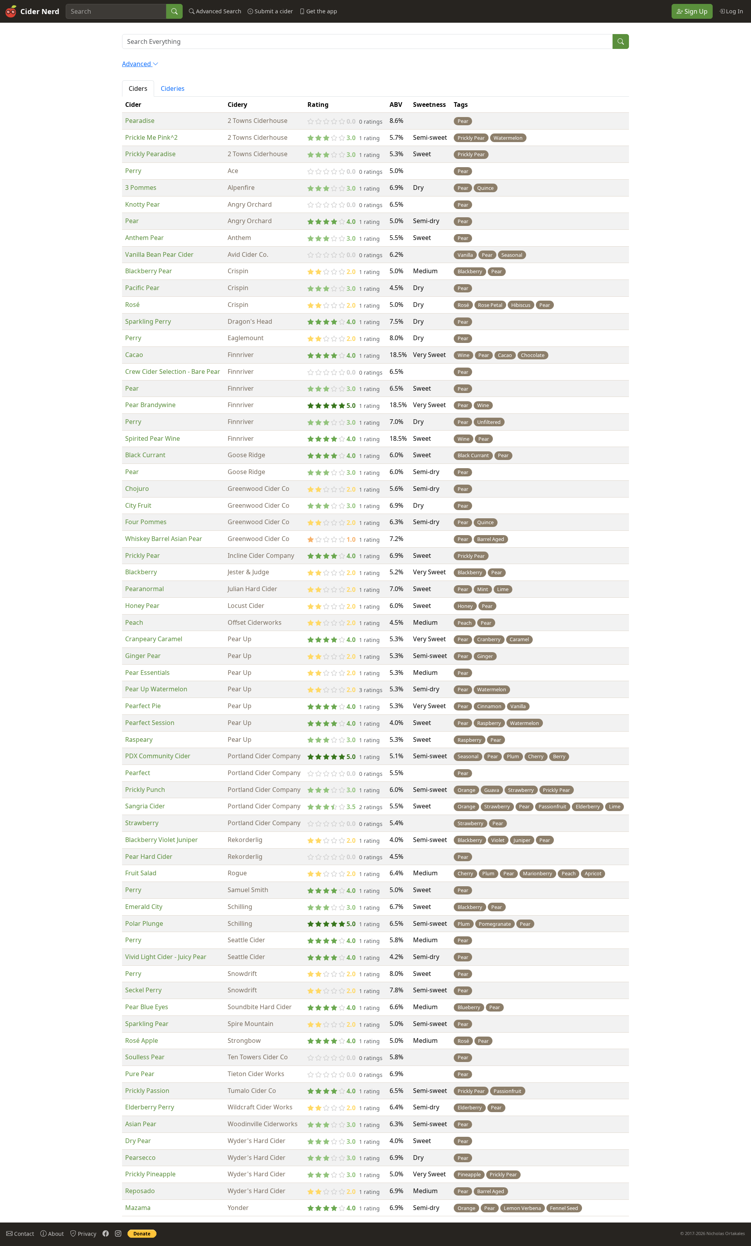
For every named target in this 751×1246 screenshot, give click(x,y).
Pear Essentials (147, 672)
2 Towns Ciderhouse (257, 120)
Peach (134, 622)
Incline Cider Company (261, 555)
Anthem (239, 237)
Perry (133, 170)
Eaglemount (246, 338)
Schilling (240, 906)
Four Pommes (146, 522)
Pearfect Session (149, 722)
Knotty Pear (142, 204)
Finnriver (241, 354)
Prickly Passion (147, 1090)
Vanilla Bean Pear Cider (159, 254)
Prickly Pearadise (150, 154)
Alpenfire (241, 187)
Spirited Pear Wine (152, 438)
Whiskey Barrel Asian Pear (163, 538)
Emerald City (143, 906)
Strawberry (141, 823)
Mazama (138, 1207)
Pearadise (140, 120)
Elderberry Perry (149, 1107)
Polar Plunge (144, 923)
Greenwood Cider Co (258, 488)
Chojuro (137, 488)
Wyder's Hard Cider (257, 1140)
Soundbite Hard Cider (260, 1007)
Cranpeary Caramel (153, 639)
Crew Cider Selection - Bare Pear (172, 371)
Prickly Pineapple (150, 1174)
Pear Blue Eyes (146, 1007)
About (55, 1233)
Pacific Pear (142, 287)
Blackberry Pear (148, 271)
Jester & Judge (248, 572)
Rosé (132, 304)
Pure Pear (140, 1073)
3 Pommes (140, 187)
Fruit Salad (140, 873)
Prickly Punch (145, 789)
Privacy (86, 1233)
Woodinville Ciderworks (263, 1124)
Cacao (134, 354)
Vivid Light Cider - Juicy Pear (166, 956)
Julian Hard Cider (252, 588)
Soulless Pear (145, 1057)
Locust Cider (246, 605)
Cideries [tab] (173, 88)
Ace (233, 170)
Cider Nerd (39, 11)
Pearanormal (144, 588)
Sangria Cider (145, 806)
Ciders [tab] (138, 88)
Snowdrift (242, 973)
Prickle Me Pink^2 (151, 137)
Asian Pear (140, 1124)
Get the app (321, 11)
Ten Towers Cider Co (258, 1057)
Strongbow (244, 1040)
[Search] (174, 11)
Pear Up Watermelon (156, 689)
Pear (132, 220)
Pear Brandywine (150, 404)
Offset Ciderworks (255, 622)
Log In (733, 11)
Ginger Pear (143, 655)
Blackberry (141, 572)
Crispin (238, 271)
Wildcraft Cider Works (260, 1107)
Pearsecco (140, 1157)
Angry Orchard (250, 204)
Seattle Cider (246, 940)
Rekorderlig (245, 839)
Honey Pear (142, 605)
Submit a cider (273, 11)
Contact (23, 1233)
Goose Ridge (246, 455)
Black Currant (145, 455)
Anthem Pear (144, 237)
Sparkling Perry (148, 321)
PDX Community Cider (157, 756)
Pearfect (137, 772)
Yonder (238, 1207)
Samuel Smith (248, 889)
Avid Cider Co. (248, 254)
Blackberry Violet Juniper (161, 839)
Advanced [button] (137, 64)
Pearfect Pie (143, 705)
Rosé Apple (141, 1040)
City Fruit (138, 505)
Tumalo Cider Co (252, 1090)
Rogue (237, 873)
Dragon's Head (250, 321)
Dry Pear (138, 1140)
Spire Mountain (250, 1023)
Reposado (140, 1190)
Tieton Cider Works (256, 1073)
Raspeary (139, 739)
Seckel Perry (143, 990)
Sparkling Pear (147, 1023)
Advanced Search (217, 11)
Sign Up (695, 11)
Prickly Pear (142, 555)
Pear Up (240, 639)
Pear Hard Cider (148, 856)
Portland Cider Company (264, 756)
